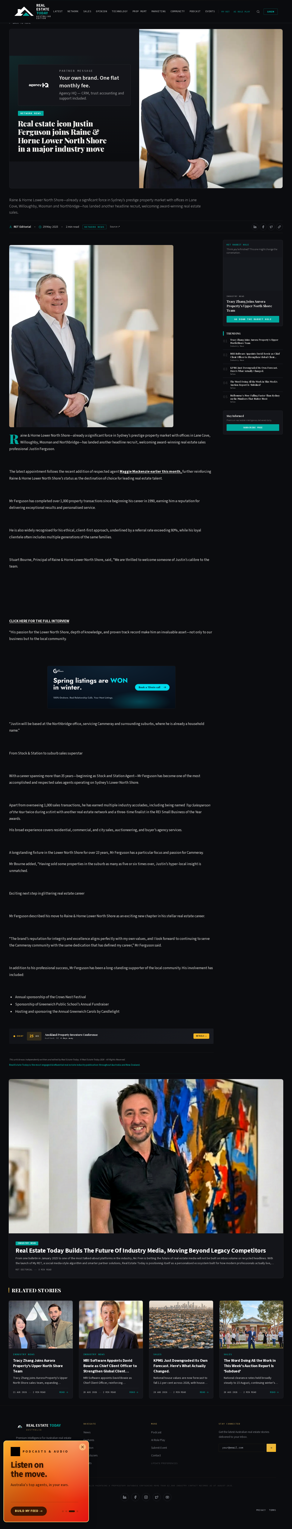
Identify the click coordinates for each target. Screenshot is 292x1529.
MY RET (225, 11)
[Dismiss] (82, 1447)
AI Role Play (242, 11)
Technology (120, 11)
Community (178, 11)
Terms (272, 1510)
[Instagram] (146, 1497)
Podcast (195, 11)
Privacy (261, 1510)
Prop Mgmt (140, 11)
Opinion (101, 11)
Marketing (159, 11)
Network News (94, 227)
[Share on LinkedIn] (255, 226)
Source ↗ (115, 227)
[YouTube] (167, 1497)
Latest (58, 11)
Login (270, 11)
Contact (156, 1455)
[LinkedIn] (125, 1497)
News (87, 1432)
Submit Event (159, 1448)
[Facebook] (135, 1497)
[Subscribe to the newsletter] (271, 1448)
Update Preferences (164, 1463)
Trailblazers (90, 1455)
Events (210, 11)
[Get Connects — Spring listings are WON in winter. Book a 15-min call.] (111, 687)
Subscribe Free (253, 427)
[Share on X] (271, 226)
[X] (157, 1497)
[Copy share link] (279, 226)
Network (73, 11)
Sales (87, 11)
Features (89, 1440)
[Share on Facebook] (263, 226)
